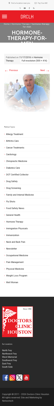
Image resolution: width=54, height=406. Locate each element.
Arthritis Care (12, 141)
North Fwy (7, 350)
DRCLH (27, 16)
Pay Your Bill (42, 3)
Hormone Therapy (21, 24)
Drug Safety (12, 181)
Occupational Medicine (17, 255)
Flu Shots (10, 201)
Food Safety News (15, 208)
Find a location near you (20, 3)
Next (45, 70)
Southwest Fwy (9, 360)
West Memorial (9, 357)
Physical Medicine (15, 269)
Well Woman (12, 282)
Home (7, 24)
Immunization (12, 235)
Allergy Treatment (14, 134)
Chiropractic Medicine (16, 161)
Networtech (7, 401)
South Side (7, 367)
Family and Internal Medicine (20, 195)
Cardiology (11, 154)
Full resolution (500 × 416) (34, 60)
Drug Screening (13, 188)
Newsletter (11, 248)
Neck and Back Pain (15, 242)
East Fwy (6, 363)
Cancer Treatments (15, 147)
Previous (11, 70)
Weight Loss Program (16, 275)
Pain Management (15, 262)
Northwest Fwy (9, 353)
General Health (13, 215)
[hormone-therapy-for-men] (27, 92)
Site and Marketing (30, 397)
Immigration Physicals (17, 228)
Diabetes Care (13, 168)
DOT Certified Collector (17, 174)
